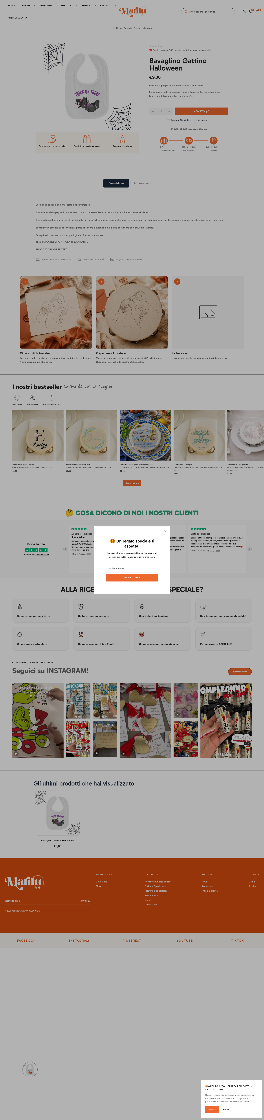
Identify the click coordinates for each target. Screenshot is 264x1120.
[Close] (165, 531)
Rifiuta (226, 1109)
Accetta (212, 1109)
